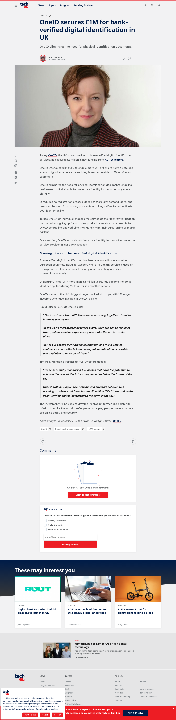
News (41, 5)
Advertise (119, 693)
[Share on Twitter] (16, 177)
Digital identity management (67, 429)
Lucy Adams (123, 624)
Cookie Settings (146, 689)
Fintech (43, 15)
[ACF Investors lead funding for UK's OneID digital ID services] (88, 589)
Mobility (122, 606)
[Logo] (25, 5)
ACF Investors (114, 159)
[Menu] (16, 6)
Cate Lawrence (74, 624)
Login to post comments (88, 494)
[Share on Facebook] (16, 172)
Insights (64, 5)
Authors (118, 685)
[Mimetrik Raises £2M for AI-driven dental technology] (57, 650)
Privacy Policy (146, 693)
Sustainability (70, 700)
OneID (52, 155)
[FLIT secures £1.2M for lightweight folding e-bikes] (138, 589)
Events (143, 682)
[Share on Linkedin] (16, 183)
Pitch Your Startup (123, 696)
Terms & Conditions (148, 696)
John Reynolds (24, 624)
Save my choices (70, 544)
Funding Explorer (83, 5)
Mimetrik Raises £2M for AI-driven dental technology (101, 645)
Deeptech (69, 693)
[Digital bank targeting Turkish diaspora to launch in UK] (38, 589)
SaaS (67, 689)
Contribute (119, 689)
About (117, 682)
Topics (52, 5)
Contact (118, 700)
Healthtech (69, 685)
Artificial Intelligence (73, 704)
